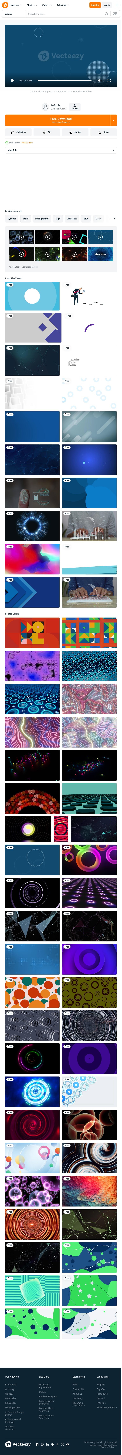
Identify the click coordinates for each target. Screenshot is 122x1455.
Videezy (9, 1392)
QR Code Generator (10, 1426)
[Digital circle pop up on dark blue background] (32, 858)
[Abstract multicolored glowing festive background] (32, 558)
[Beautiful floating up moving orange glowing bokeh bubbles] (89, 1123)
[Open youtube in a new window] (67, 1443)
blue (86, 217)
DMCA (41, 1390)
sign (58, 217)
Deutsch (98, 1396)
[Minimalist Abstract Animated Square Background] (32, 1289)
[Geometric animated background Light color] (89, 425)
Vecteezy (9, 1387)
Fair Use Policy (105, 1445)
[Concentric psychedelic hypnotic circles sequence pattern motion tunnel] (32, 1223)
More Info (12, 149)
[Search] (106, 14)
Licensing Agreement (44, 1384)
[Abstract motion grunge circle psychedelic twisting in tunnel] (89, 1024)
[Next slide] (109, 217)
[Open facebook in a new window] (37, 1443)
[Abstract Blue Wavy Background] (89, 1322)
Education (10, 1401)
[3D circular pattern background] (89, 958)
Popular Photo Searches (45, 1411)
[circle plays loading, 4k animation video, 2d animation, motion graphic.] (90, 326)
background (42, 217)
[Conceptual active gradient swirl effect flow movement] (89, 1157)
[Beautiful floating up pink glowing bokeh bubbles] (32, 1190)
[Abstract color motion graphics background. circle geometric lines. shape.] (89, 991)
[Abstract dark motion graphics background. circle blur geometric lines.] (32, 1024)
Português (99, 1392)
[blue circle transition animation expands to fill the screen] (32, 295)
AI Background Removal (13, 1419)
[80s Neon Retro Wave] (89, 698)
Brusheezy (10, 1383)
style (25, 217)
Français (98, 1401)
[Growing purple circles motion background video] (89, 1057)
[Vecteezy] (5, 5)
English (98, 1383)
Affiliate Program (43, 1396)
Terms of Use (93, 1443)
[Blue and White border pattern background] (89, 1090)
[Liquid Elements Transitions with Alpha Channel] (89, 558)
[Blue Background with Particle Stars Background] (89, 458)
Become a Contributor (77, 1403)
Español (98, 1387)
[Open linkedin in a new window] (47, 1443)
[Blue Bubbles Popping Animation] (89, 392)
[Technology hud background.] (32, 524)
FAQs (74, 1383)
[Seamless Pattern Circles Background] (32, 991)
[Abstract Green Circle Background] (32, 1322)
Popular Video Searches (45, 1418)
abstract (72, 217)
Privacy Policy (108, 1443)
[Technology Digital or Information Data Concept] (32, 359)
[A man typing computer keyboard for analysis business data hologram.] (89, 591)
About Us (76, 1392)
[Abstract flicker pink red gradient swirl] (32, 1123)
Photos (30, 5)
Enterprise (10, 1396)
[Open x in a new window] (62, 1443)
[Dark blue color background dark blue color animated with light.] (32, 425)
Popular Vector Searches (46, 1403)
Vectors (15, 5)
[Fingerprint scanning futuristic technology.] (32, 491)
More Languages (103, 1406)
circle (98, 217)
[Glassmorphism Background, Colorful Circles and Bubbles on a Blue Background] (32, 1157)
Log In (107, 5)
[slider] (65, 80)
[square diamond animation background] (33, 326)
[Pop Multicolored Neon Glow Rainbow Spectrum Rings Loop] (89, 858)
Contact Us (77, 1387)
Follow (75, 108)
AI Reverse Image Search (12, 1412)
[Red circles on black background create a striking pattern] (32, 797)
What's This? (27, 142)
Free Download (61, 120)
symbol (12, 217)
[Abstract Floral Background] (89, 1289)
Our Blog (76, 1396)
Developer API (12, 1406)
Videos (45, 5)
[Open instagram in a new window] (42, 1443)
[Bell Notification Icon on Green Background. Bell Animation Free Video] (89, 491)
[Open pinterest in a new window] (52, 1443)
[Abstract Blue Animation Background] (89, 1256)
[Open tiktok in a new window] (57, 1443)
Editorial (61, 5)
